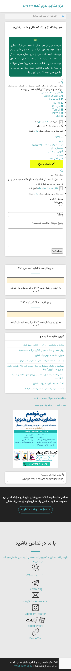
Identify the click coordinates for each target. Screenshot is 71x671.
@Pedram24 (36, 589)
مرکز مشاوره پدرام (43, 6)
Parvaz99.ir (35, 638)
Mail (58, 117)
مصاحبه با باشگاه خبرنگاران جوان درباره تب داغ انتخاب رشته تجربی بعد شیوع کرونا (35, 368)
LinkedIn (56, 113)
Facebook (55, 100)
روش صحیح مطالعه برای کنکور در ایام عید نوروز (41, 350)
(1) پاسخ (59, 136)
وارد (36, 131)
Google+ (55, 106)
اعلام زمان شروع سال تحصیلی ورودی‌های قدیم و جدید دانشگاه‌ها (38, 376)
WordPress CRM (23, 666)
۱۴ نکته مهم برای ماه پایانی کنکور (48, 384)
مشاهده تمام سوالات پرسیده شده (50, 398)
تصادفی (59, 155)
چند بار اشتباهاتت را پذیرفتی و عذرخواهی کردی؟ (41, 361)
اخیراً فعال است (56, 158)
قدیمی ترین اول (55, 152)
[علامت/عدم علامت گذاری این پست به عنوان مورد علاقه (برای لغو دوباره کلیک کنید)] (61, 82)
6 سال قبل (43, 122)
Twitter (57, 103)
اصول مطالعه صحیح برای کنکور (49, 356)
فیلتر (61, 141)
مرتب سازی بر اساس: (47, 145)
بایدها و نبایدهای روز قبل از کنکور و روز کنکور (43, 345)
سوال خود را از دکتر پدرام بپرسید (50, 405)
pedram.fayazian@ (35, 614)
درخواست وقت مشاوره (35, 509)
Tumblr (56, 110)
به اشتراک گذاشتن (52, 96)
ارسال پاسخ (45, 163)
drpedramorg (35, 626)
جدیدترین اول (56, 148)
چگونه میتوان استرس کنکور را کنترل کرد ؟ (44, 389)
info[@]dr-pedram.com (35, 602)
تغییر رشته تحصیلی (51, 93)
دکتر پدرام (53, 188)
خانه (62, 16)
